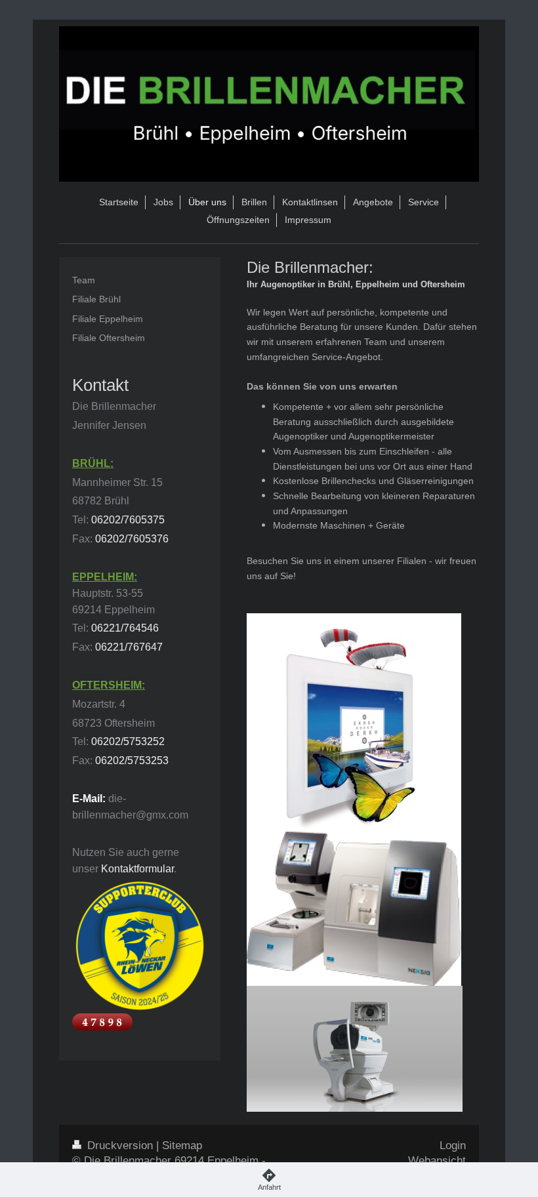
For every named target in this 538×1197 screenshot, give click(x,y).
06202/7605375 (128, 519)
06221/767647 (129, 647)
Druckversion (120, 1145)
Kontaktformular (137, 868)
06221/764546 (125, 628)
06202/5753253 (132, 760)
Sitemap (182, 1145)
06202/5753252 (128, 741)
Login (453, 1145)
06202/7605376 (132, 538)
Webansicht (437, 1160)
